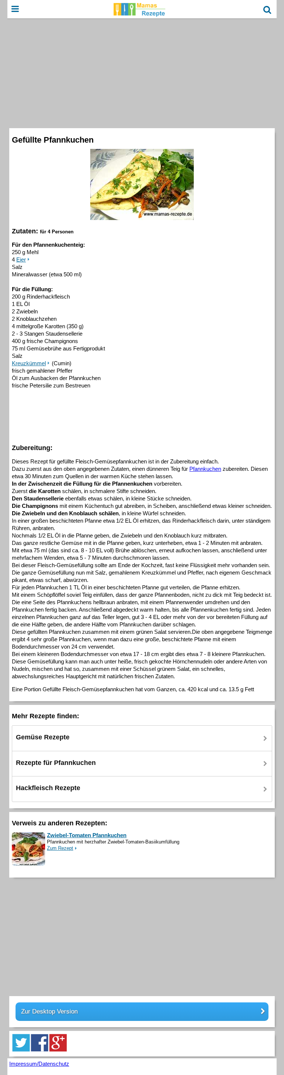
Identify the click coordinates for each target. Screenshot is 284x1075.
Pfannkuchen (205, 469)
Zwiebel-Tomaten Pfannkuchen (86, 835)
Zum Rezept (60, 848)
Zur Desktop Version (49, 1011)
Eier (21, 259)
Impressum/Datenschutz (39, 1064)
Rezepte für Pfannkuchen (56, 762)
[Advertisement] (142, 72)
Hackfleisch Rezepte (48, 788)
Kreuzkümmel (29, 363)
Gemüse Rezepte (43, 737)
